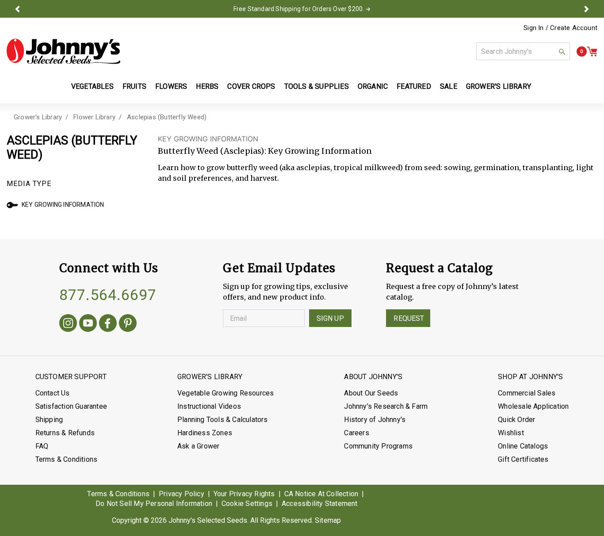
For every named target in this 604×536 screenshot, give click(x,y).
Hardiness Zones (204, 433)
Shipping (49, 419)
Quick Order (516, 419)
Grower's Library (38, 117)
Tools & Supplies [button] (316, 86)
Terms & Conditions (66, 459)
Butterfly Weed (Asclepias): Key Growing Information (265, 151)
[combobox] (523, 51)
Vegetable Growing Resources (225, 393)
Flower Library (94, 117)
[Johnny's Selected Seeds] (63, 51)
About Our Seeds (371, 393)
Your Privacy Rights (244, 494)
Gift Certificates (523, 459)
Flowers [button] (171, 86)
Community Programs (378, 446)
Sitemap (328, 520)
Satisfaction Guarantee (71, 406)
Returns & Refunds (65, 433)
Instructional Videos (209, 406)
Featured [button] (414, 86)
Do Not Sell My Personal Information (154, 503)
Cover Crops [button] (251, 86)
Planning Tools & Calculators (222, 419)
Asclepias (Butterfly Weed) (166, 117)
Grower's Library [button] (499, 86)
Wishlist (511, 433)
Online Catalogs (523, 446)
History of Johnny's (374, 419)
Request (409, 318)
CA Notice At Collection (321, 494)
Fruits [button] (134, 86)
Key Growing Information (63, 204)
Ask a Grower (198, 446)
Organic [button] (373, 86)
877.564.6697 (108, 295)
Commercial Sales (526, 393)
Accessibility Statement (320, 503)
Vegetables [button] (92, 86)
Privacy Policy (181, 494)
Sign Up (330, 318)
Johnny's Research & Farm (386, 406)
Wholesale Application (533, 406)
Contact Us (52, 393)
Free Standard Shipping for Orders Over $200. (298, 8)
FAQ (42, 446)
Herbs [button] (207, 86)
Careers (356, 433)
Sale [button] (448, 86)
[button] (17, 9)
